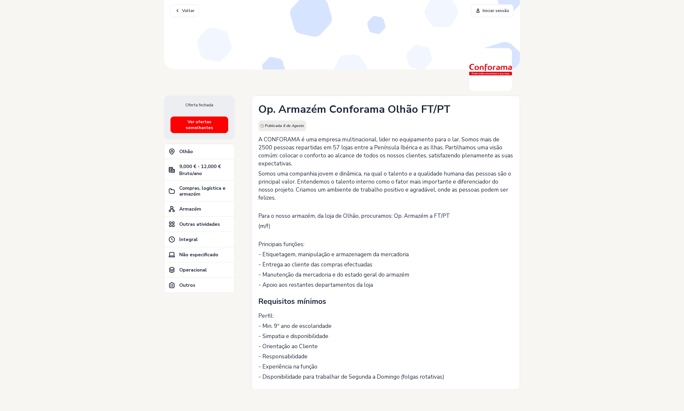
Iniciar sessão (496, 11)
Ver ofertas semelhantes (199, 125)
